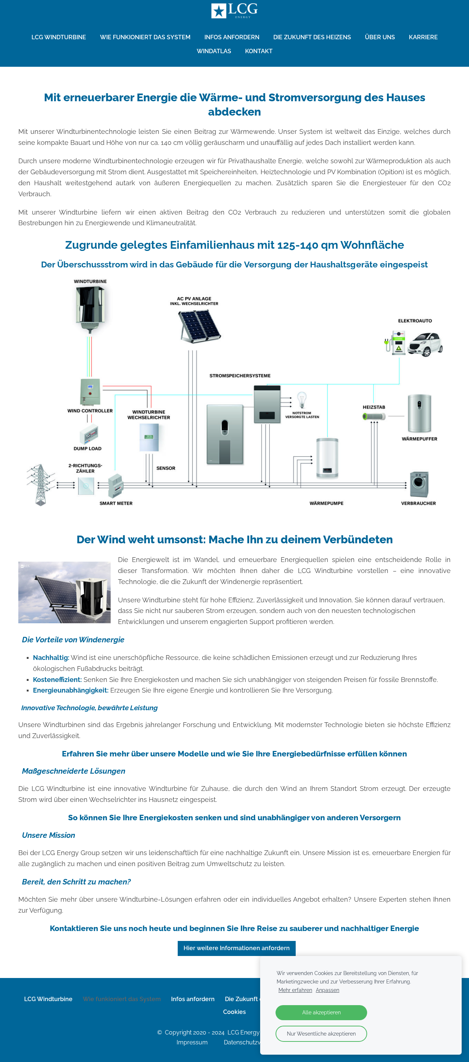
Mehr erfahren (295, 990)
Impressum (199, 1042)
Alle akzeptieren (321, 1012)
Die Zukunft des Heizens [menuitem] (312, 37)
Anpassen (327, 990)
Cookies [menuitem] (234, 1011)
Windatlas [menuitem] (214, 51)
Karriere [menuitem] (423, 37)
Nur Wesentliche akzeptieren (321, 1033)
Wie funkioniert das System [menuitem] (145, 37)
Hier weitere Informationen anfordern (237, 948)
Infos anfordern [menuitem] (231, 37)
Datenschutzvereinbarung (259, 1042)
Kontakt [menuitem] (259, 51)
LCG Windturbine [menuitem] (59, 37)
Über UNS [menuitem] (380, 37)
